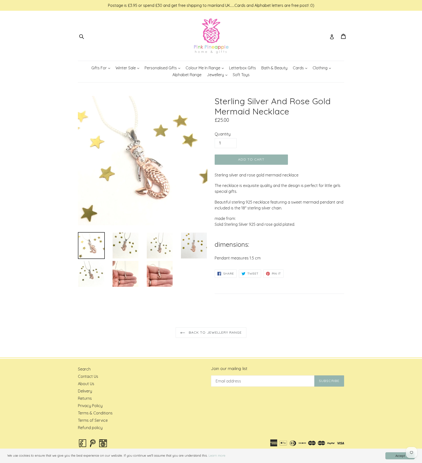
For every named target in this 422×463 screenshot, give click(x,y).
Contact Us (88, 376)
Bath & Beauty (274, 67)
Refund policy (90, 427)
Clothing (323, 67)
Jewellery (218, 74)
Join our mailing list (229, 368)
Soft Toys (241, 74)
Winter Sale (128, 67)
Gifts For (101, 67)
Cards (301, 67)
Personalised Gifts (163, 67)
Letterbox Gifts (242, 67)
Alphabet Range (186, 74)
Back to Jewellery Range (215, 332)
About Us (86, 383)
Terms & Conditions (95, 413)
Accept (400, 456)
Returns (85, 398)
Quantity (223, 134)
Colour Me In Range (206, 67)
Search (84, 369)
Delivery (85, 391)
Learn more (217, 455)
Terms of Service (93, 420)
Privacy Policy (90, 405)
